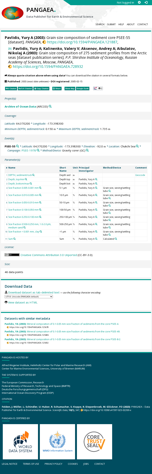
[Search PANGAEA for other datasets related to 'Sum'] (14, 239)
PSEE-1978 (29, 150)
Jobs (86, 463)
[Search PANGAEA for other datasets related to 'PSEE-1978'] (38, 150)
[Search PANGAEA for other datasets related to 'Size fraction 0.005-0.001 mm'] (40, 188)
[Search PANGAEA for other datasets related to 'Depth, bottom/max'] (31, 183)
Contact (142, 24)
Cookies (73, 463)
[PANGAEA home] (13, 9)
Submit (111, 24)
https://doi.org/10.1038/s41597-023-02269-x (107, 410)
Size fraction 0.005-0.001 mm (23, 187)
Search (99, 24)
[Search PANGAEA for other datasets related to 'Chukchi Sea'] (137, 146)
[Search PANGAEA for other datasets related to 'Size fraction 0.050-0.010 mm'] (40, 202)
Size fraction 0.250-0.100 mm (23, 217)
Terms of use (31, 463)
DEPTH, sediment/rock (20, 175)
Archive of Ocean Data (20, 106)
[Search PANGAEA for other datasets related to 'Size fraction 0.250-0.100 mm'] (40, 217)
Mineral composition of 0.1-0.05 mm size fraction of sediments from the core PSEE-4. (62, 324)
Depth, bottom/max (18, 183)
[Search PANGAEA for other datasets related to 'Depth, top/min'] (26, 179)
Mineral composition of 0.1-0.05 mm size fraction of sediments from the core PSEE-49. (62, 331)
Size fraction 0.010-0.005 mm (23, 195)
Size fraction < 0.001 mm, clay (23, 231)
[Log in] (146, 2)
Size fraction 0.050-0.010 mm (23, 202)
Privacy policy (53, 463)
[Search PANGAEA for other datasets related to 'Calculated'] (116, 239)
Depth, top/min (16, 179)
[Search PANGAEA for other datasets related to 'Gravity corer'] (87, 150)
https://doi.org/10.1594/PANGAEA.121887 (82, 41)
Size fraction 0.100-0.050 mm (23, 209)
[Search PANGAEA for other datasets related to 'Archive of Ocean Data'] (50, 106)
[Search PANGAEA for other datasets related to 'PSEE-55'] (17, 146)
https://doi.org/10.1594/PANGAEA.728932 (48, 66)
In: (10, 48)
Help (121, 24)
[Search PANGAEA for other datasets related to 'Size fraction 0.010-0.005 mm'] (40, 195)
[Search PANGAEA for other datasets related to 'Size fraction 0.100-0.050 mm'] (40, 210)
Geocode (140, 175)
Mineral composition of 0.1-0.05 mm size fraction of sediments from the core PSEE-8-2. (63, 339)
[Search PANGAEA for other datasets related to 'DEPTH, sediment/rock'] (33, 175)
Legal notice (9, 463)
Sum (10, 238)
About (131, 24)
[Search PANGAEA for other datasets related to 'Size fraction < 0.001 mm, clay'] (41, 231)
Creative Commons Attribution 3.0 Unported (49, 255)
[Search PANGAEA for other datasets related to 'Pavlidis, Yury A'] (96, 179)
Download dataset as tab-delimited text (34, 292)
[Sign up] (139, 2)
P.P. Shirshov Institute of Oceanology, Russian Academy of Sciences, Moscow (72, 59)
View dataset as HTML (22, 302)
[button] (98, 88)
